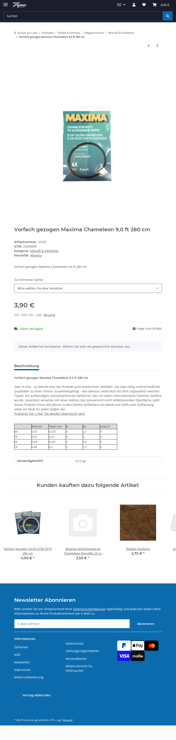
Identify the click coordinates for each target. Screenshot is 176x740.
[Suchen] (168, 16)
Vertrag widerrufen (36, 695)
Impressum (22, 670)
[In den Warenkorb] (17, 59)
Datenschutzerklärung (89, 609)
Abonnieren (145, 624)
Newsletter (22, 662)
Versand (49, 315)
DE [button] (119, 4)
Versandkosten (76, 659)
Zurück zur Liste (27, 33)
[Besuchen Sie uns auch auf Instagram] (18, 710)
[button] (134, 4)
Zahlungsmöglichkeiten (82, 651)
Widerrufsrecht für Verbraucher (79, 668)
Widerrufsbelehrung (29, 677)
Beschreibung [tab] (26, 366)
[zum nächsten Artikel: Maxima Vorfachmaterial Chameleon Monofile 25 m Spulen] (157, 45)
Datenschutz (75, 643)
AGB (17, 655)
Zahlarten (21, 647)
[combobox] (88, 288)
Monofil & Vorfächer (44, 251)
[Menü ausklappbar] (5, 2)
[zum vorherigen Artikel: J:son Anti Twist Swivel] (148, 45)
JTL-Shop (154, 731)
